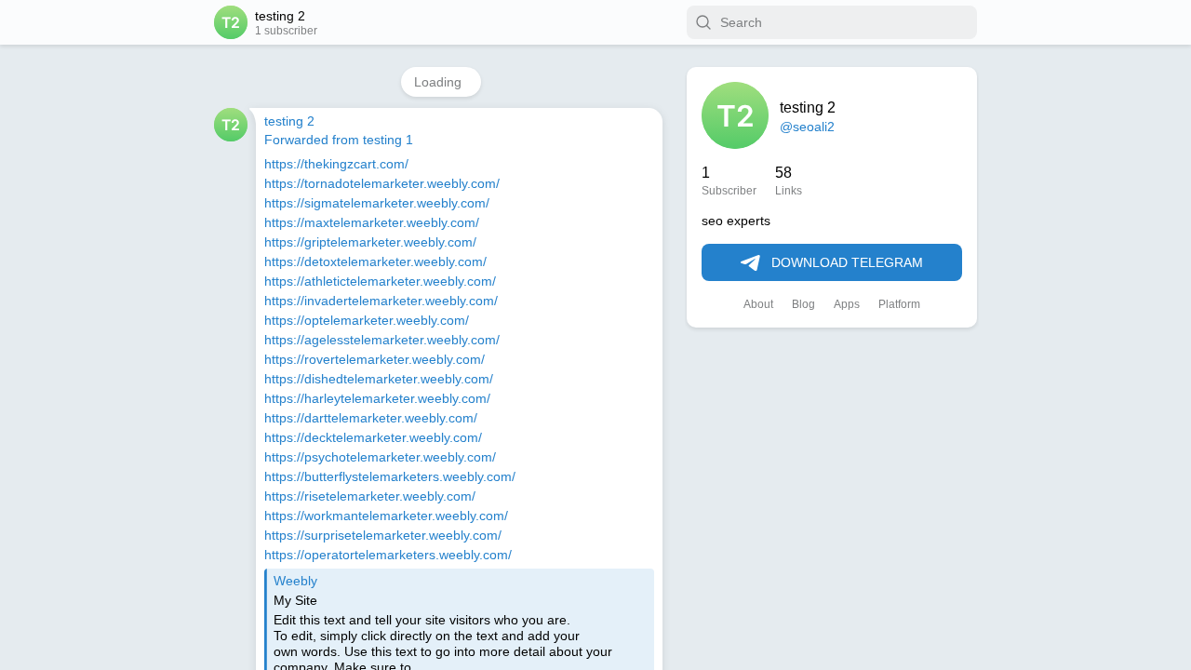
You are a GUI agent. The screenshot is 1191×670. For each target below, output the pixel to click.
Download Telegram (847, 263)
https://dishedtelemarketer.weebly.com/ (379, 378)
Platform (899, 305)
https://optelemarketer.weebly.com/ (367, 320)
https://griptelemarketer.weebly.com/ (371, 241)
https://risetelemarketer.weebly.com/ (370, 496)
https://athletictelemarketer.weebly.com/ (381, 281)
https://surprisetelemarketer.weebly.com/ (383, 535)
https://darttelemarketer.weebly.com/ (372, 417)
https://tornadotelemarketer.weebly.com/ (383, 183)
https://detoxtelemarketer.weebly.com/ (376, 261)
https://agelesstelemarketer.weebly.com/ (382, 339)
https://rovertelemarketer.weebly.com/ (375, 359)
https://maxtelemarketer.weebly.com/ (372, 222)
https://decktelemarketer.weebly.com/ (373, 437)
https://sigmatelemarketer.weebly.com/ (377, 202)
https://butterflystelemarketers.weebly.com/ (391, 476)
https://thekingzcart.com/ (339, 163)
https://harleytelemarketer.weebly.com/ (377, 398)
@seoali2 (806, 126)
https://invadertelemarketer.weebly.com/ (381, 300)
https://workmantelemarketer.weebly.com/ (387, 515)
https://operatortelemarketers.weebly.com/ (389, 554)
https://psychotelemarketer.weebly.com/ (381, 456)
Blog (803, 305)
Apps (846, 305)
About (758, 305)
